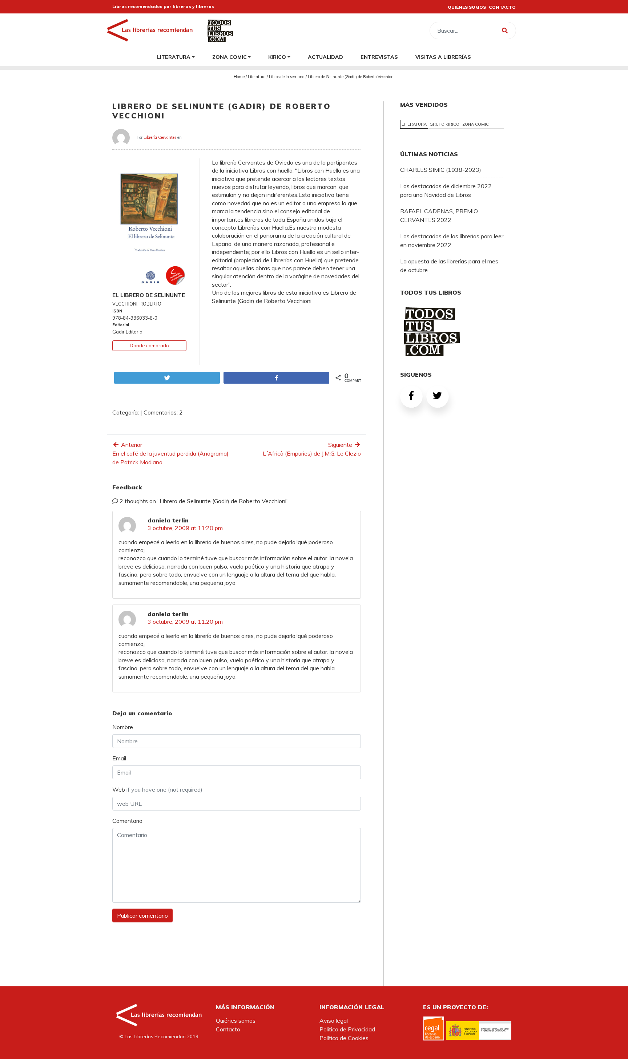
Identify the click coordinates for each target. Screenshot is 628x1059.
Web (157, 789)
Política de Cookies (344, 1038)
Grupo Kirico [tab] (444, 124)
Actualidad (325, 57)
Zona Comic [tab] (475, 124)
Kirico (277, 57)
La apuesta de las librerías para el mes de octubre (449, 266)
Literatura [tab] (414, 124)
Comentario (127, 820)
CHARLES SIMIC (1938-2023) (440, 169)
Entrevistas (379, 57)
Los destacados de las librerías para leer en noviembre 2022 (451, 240)
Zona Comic (229, 57)
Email (119, 758)
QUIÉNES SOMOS (467, 7)
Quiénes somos (235, 1020)
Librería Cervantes (160, 137)
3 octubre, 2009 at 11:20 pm (185, 527)
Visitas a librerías (443, 57)
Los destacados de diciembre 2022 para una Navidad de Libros (446, 190)
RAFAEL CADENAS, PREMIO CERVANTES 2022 (439, 215)
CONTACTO (502, 7)
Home (239, 76)
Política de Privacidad (347, 1029)
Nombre (122, 727)
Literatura (173, 57)
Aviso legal (333, 1020)
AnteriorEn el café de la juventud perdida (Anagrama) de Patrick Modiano (170, 453)
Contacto (228, 1029)
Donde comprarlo (149, 345)
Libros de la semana (287, 76)
